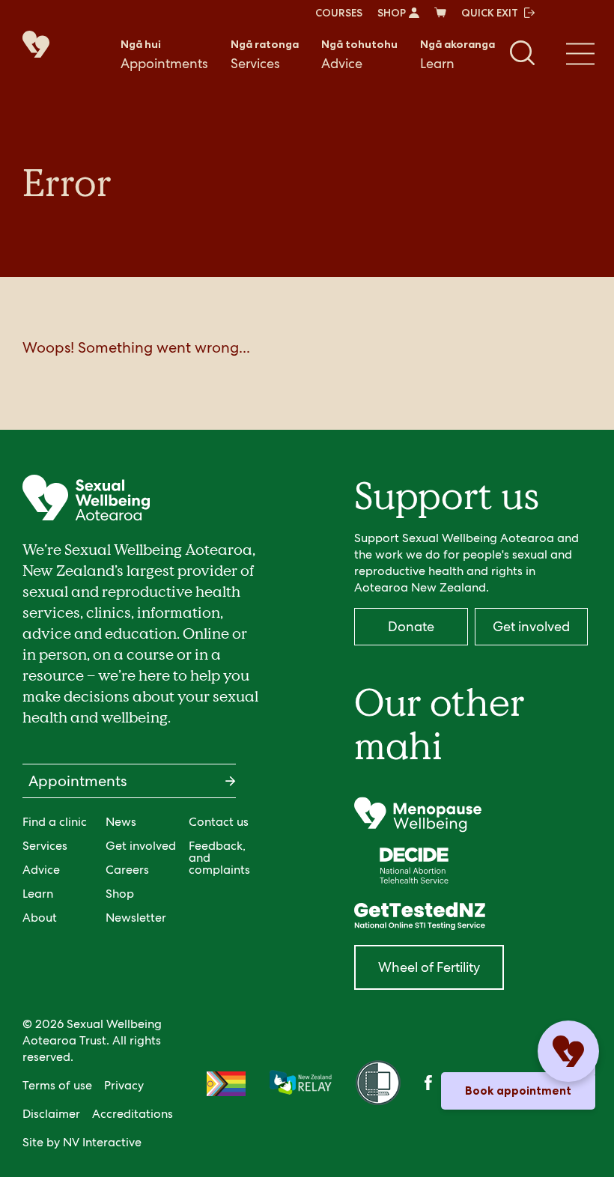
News (121, 822)
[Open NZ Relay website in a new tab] (301, 1083)
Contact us (219, 822)
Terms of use (57, 1085)
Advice (359, 54)
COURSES (338, 12)
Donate (411, 626)
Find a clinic (54, 822)
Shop (120, 893)
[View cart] (440, 12)
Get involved (141, 846)
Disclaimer (51, 1114)
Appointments (164, 54)
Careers (127, 870)
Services (265, 54)
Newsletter (136, 917)
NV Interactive (102, 1142)
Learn (457, 54)
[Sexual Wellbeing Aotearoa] (44, 45)
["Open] (417, 815)
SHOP (391, 12)
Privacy (124, 1085)
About (39, 917)
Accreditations (132, 1114)
